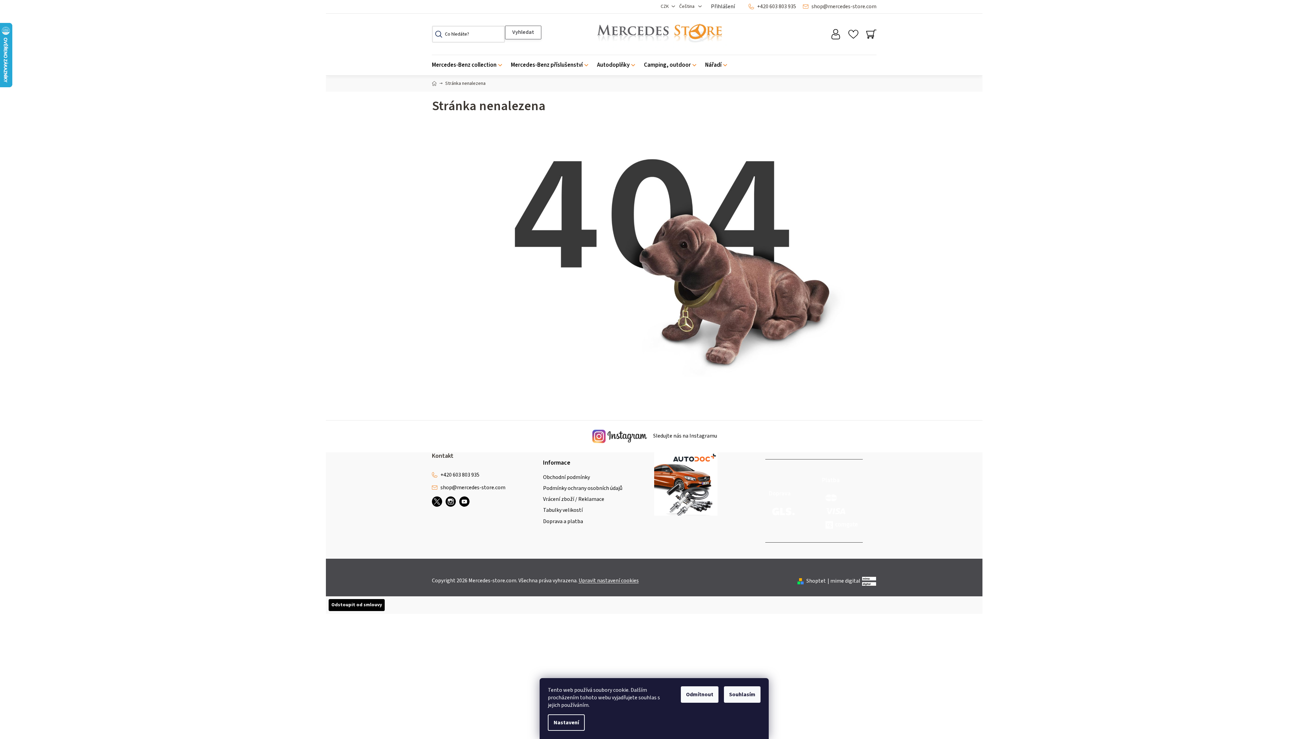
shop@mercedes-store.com (843, 6)
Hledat (523, 32)
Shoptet (816, 581)
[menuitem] (469, 65)
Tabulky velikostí (563, 510)
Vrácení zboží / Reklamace (573, 499)
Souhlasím (742, 694)
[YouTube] (464, 501)
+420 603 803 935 (776, 6)
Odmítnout (699, 694)
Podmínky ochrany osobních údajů (582, 488)
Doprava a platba (563, 521)
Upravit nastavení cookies (609, 580)
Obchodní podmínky (566, 477)
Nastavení (566, 722)
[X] (437, 501)
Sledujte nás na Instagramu (684, 436)
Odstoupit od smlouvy (356, 604)
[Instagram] (451, 501)
